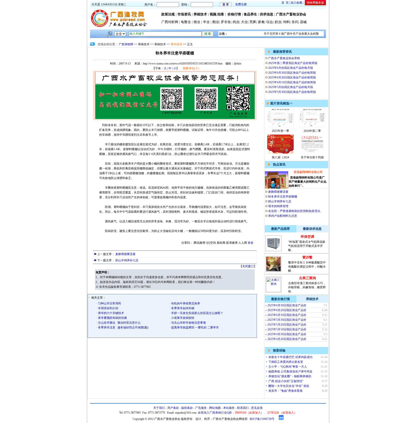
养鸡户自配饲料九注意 (282, 216)
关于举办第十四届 (312, 157)
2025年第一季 (280, 131)
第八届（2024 (280, 157)
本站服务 (229, 408)
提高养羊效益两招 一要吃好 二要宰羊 (194, 327)
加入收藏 (296, 2)
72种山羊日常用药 (109, 303)
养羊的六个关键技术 (110, 313)
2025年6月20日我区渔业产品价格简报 (292, 77)
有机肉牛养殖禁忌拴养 (185, 303)
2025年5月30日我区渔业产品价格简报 (292, 92)
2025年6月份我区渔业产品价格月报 (290, 68)
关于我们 (159, 408)
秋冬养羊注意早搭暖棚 (282, 196)
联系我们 (243, 408)
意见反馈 (257, 408)
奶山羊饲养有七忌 (126, 260)
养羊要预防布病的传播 (112, 318)
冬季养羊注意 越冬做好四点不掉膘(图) (122, 327)
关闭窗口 (248, 266)
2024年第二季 (312, 131)
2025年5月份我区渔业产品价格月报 (290, 87)
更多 (251, 242)
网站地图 (215, 408)
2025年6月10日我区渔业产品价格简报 (292, 82)
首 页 (285, 2)
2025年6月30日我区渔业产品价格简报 (292, 72)
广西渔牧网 (126, 44)
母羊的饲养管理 (278, 206)
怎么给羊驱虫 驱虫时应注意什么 (119, 322)
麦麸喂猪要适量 (125, 254)
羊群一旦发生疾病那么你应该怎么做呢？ (196, 313)
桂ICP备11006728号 (262, 419)
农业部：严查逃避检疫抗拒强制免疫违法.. (295, 211)
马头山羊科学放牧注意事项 (188, 322)
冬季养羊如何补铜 (182, 308)
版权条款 (187, 408)
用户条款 (173, 408)
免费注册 (241, 4)
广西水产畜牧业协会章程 (284, 58)
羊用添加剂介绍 (107, 308)
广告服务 (201, 408)
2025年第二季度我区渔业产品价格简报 (292, 63)
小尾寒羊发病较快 (182, 318)
